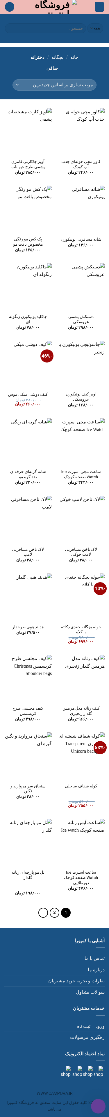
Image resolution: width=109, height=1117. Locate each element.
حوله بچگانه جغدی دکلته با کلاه (81, 629)
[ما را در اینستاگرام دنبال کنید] (98, 1071)
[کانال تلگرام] (87, 1071)
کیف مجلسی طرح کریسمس (27, 711)
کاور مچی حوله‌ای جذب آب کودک (81, 164)
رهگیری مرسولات (87, 1037)
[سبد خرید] (9, 7)
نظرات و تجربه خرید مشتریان (76, 981)
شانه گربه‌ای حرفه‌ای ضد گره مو (28, 474)
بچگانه (57, 57)
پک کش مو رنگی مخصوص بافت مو (28, 242)
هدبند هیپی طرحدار (28, 627)
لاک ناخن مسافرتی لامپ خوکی (81, 552)
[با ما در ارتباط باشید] (66, 1071)
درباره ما (96, 969)
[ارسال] (10, 28)
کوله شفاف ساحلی (81, 786)
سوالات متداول (90, 992)
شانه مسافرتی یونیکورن (81, 239)
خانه (74, 57)
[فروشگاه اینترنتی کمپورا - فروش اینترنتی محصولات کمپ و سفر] (54, 7)
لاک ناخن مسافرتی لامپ (28, 552)
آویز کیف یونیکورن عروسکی (81, 397)
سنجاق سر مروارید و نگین (28, 789)
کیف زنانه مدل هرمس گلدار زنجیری (81, 711)
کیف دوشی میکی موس (28, 394)
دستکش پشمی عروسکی (81, 319)
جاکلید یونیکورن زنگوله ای (28, 319)
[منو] (99, 7)
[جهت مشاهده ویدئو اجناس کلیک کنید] (76, 1071)
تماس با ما (95, 958)
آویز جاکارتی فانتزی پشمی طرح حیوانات (28, 164)
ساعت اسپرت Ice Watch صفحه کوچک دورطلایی (81, 877)
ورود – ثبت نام (90, 1026)
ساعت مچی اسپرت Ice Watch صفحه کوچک (81, 474)
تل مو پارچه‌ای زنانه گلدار (28, 875)
